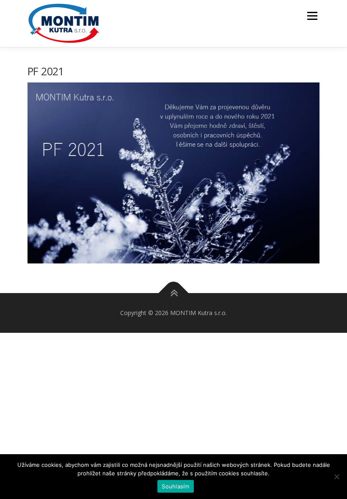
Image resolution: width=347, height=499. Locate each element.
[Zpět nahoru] (174, 293)
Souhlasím (175, 486)
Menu (312, 15)
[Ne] (336, 476)
